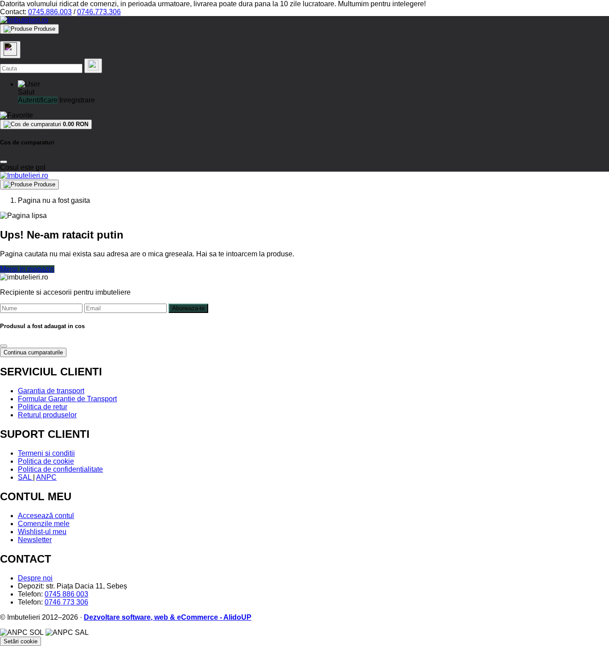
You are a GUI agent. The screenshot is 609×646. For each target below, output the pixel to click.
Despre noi (35, 578)
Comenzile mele (44, 523)
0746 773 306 (66, 602)
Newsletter (35, 539)
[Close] (3, 161)
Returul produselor (47, 415)
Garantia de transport (51, 391)
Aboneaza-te (188, 308)
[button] (29, 84)
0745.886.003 (50, 12)
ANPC (46, 477)
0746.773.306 (99, 12)
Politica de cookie (46, 461)
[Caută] (93, 65)
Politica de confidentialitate (60, 469)
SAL (25, 477)
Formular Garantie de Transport (67, 399)
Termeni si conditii (46, 453)
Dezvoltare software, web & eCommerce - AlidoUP (167, 617)
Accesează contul (46, 515)
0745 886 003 (66, 594)
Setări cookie (20, 641)
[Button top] (21, 318)
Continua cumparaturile (33, 352)
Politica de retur (42, 407)
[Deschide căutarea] (10, 49)
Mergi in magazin (27, 269)
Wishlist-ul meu (42, 531)
